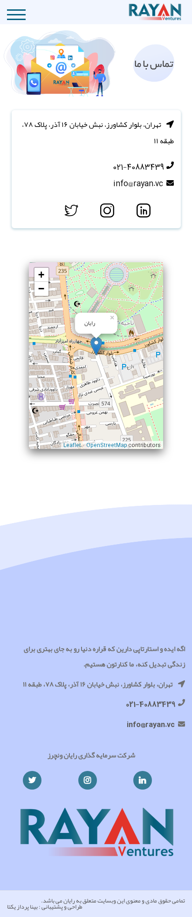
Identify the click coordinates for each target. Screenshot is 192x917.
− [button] (41, 288)
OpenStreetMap (106, 445)
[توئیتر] (32, 780)
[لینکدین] (142, 780)
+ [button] (41, 274)
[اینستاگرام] (87, 780)
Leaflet (72, 445)
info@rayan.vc (138, 183)
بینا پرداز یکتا (22, 907)
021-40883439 (138, 167)
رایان (69, 901)
